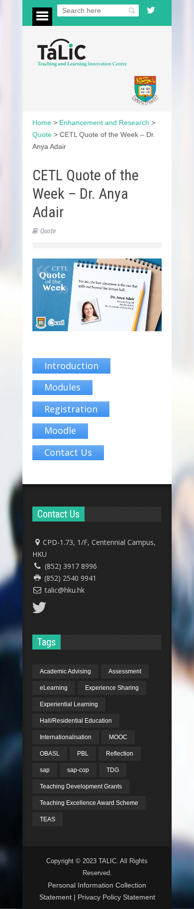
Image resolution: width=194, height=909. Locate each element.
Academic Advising (65, 671)
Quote (47, 231)
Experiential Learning (69, 704)
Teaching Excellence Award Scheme (89, 802)
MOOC (118, 737)
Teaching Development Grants (81, 786)
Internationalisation (66, 737)
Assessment (124, 671)
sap (45, 770)
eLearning (54, 687)
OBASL (50, 753)
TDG (112, 770)
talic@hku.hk (65, 590)
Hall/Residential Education (76, 720)
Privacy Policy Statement (116, 897)
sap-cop (78, 770)
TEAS (47, 819)
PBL (83, 753)
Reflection (119, 753)
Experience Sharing (112, 687)
